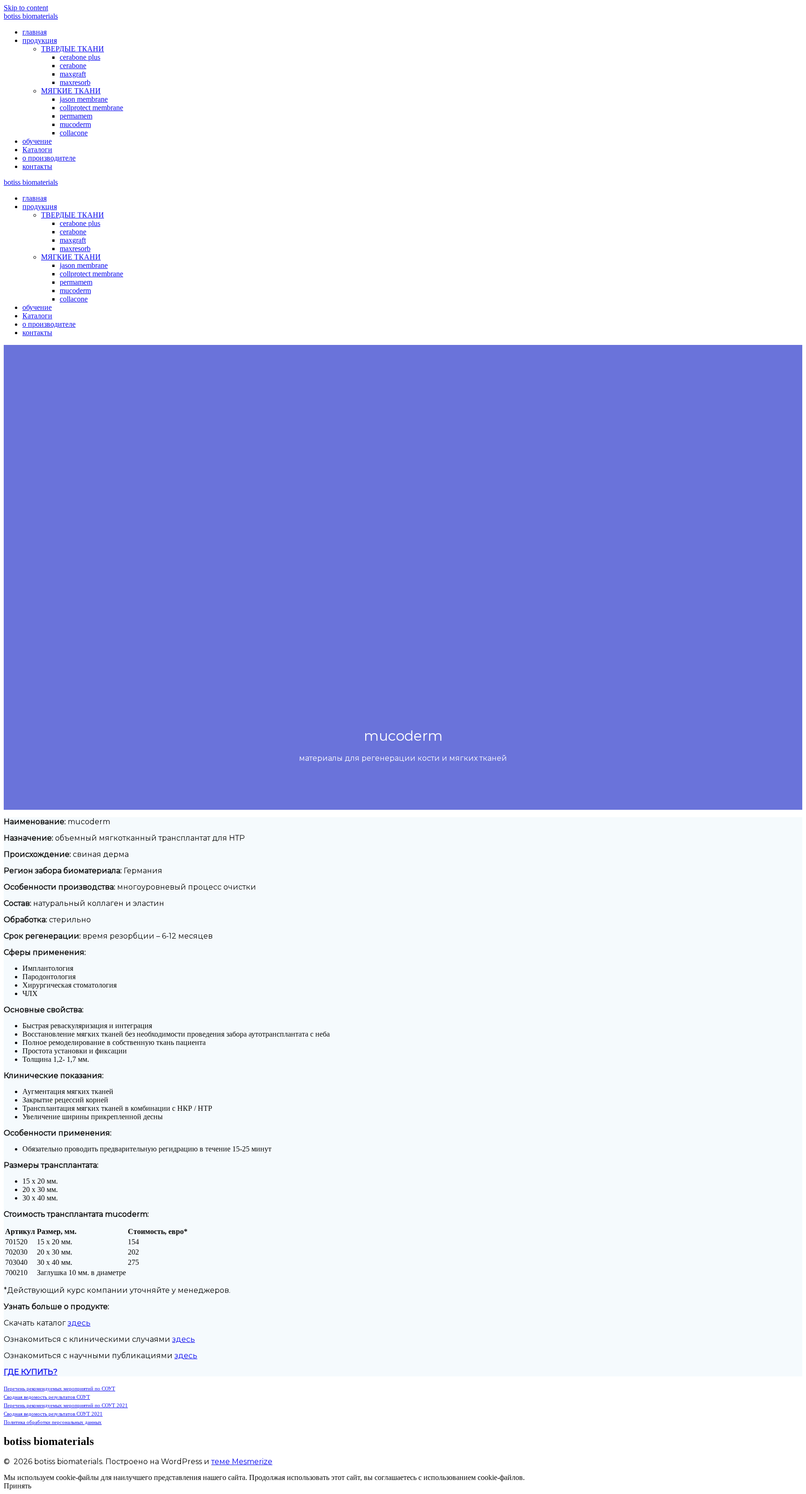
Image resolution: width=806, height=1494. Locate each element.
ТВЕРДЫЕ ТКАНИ (72, 49)
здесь (79, 1323)
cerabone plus (80, 57)
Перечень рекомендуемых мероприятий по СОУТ (59, 1388)
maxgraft (73, 74)
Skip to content (26, 8)
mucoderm (75, 124)
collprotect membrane (91, 108)
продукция (39, 40)
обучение (37, 141)
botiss (31, 16)
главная (34, 32)
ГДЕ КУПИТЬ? (30, 1372)
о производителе (49, 158)
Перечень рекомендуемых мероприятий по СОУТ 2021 (66, 1405)
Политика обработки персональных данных (53, 1422)
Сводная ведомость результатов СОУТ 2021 (53, 1414)
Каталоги (37, 150)
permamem (76, 116)
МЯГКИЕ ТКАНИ (71, 91)
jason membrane (84, 99)
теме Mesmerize (241, 1461)
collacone (74, 133)
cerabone (73, 66)
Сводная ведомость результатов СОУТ (47, 1397)
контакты (37, 166)
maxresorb (75, 82)
